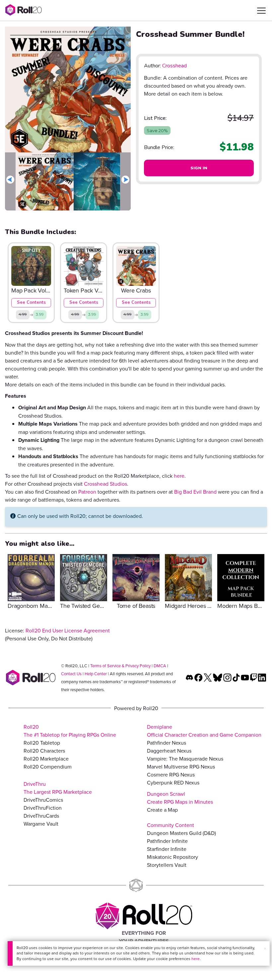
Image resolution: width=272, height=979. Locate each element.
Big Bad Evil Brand (195, 491)
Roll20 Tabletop (42, 742)
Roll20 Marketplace (46, 758)
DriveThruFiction (43, 807)
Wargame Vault (41, 823)
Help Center (96, 674)
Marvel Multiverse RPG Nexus (181, 766)
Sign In (199, 168)
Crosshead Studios (105, 483)
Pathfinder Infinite (167, 841)
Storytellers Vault (166, 864)
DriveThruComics (43, 799)
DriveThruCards (41, 815)
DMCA (160, 666)
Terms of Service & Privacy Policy (120, 666)
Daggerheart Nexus (169, 750)
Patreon (87, 491)
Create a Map (162, 809)
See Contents (31, 302)
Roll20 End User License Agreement (68, 630)
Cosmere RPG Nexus (171, 774)
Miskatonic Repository (172, 856)
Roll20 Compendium (48, 766)
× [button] (265, 948)
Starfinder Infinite (166, 849)
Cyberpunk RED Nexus (173, 782)
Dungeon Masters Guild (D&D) (181, 833)
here (195, 958)
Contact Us (71, 674)
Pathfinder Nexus (166, 742)
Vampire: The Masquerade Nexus (185, 758)
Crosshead (174, 65)
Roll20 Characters (44, 750)
